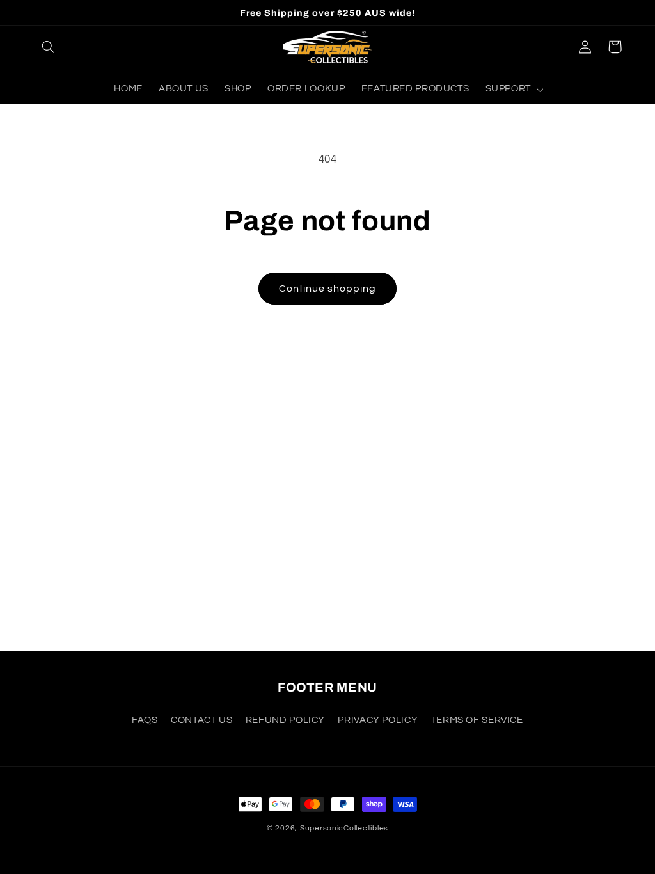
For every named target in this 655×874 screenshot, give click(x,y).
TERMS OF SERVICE (477, 720)
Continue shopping (328, 288)
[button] (48, 46)
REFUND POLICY (285, 720)
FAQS (145, 720)
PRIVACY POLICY (378, 720)
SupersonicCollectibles (344, 828)
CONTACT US (201, 720)
